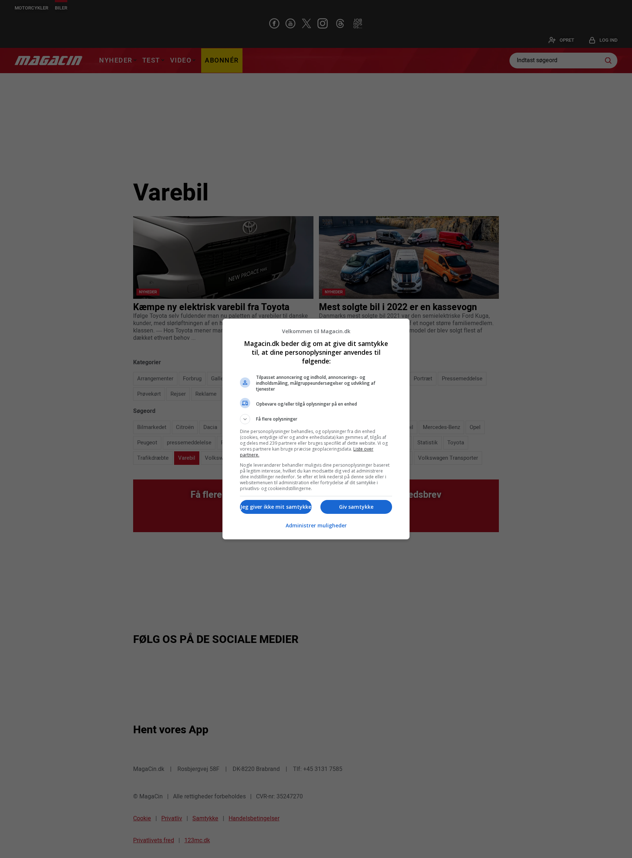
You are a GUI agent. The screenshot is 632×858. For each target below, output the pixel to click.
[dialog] (316, 429)
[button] (316, 419)
